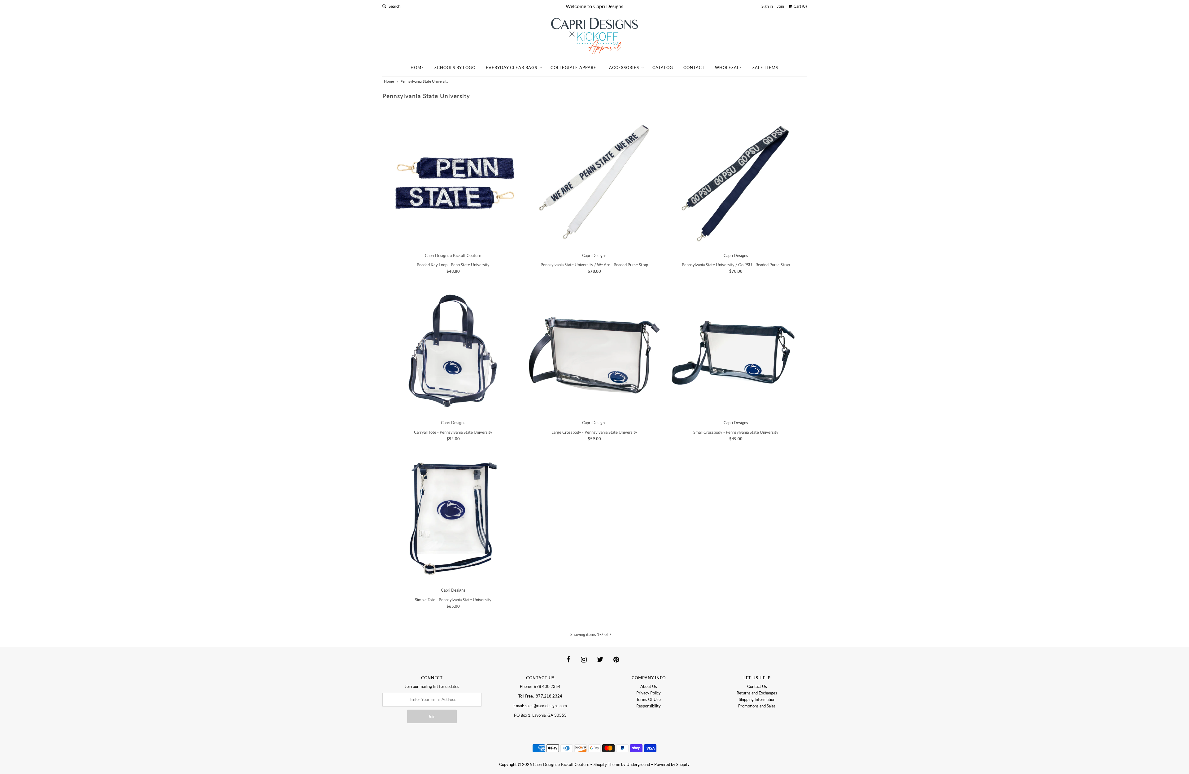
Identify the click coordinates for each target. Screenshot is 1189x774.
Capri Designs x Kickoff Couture (561, 764)
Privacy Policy (648, 692)
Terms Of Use (648, 699)
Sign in (767, 6)
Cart (799, 6)
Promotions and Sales (757, 705)
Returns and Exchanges (757, 692)
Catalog (662, 67)
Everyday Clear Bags (511, 67)
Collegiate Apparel (575, 67)
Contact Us (757, 686)
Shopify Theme (607, 764)
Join (780, 6)
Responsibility (648, 705)
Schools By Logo (455, 67)
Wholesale (728, 67)
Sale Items (765, 67)
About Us (648, 686)
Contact (694, 67)
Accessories (624, 67)
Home (417, 67)
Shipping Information (757, 699)
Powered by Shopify (672, 764)
